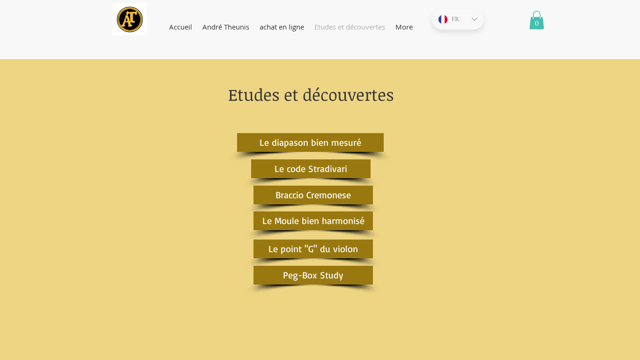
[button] (536, 20)
